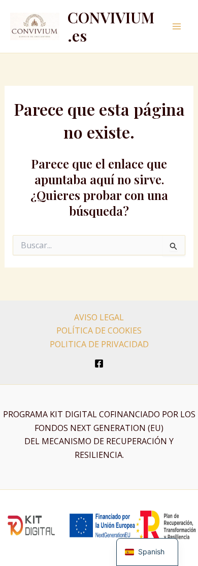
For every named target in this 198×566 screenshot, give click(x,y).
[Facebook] (99, 363)
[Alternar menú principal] (177, 26)
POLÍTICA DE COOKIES (99, 330)
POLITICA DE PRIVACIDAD (99, 344)
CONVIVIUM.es (111, 26)
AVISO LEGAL (99, 317)
